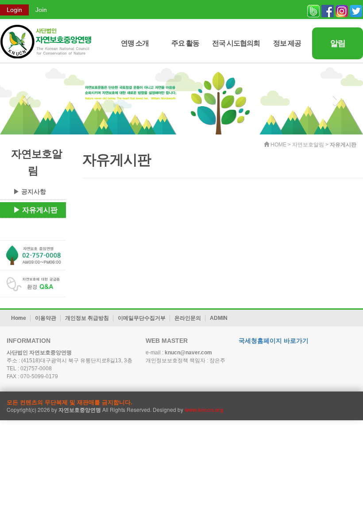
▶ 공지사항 (29, 191)
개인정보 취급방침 (87, 318)
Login (14, 9)
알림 (337, 43)
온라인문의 (187, 318)
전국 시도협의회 (236, 43)
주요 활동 (185, 43)
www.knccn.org (204, 410)
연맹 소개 (135, 43)
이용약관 (45, 318)
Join (41, 9)
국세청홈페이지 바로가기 (274, 340)
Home (18, 318)
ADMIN (219, 318)
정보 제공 (287, 43)
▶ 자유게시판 (35, 210)
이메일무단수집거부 (142, 318)
